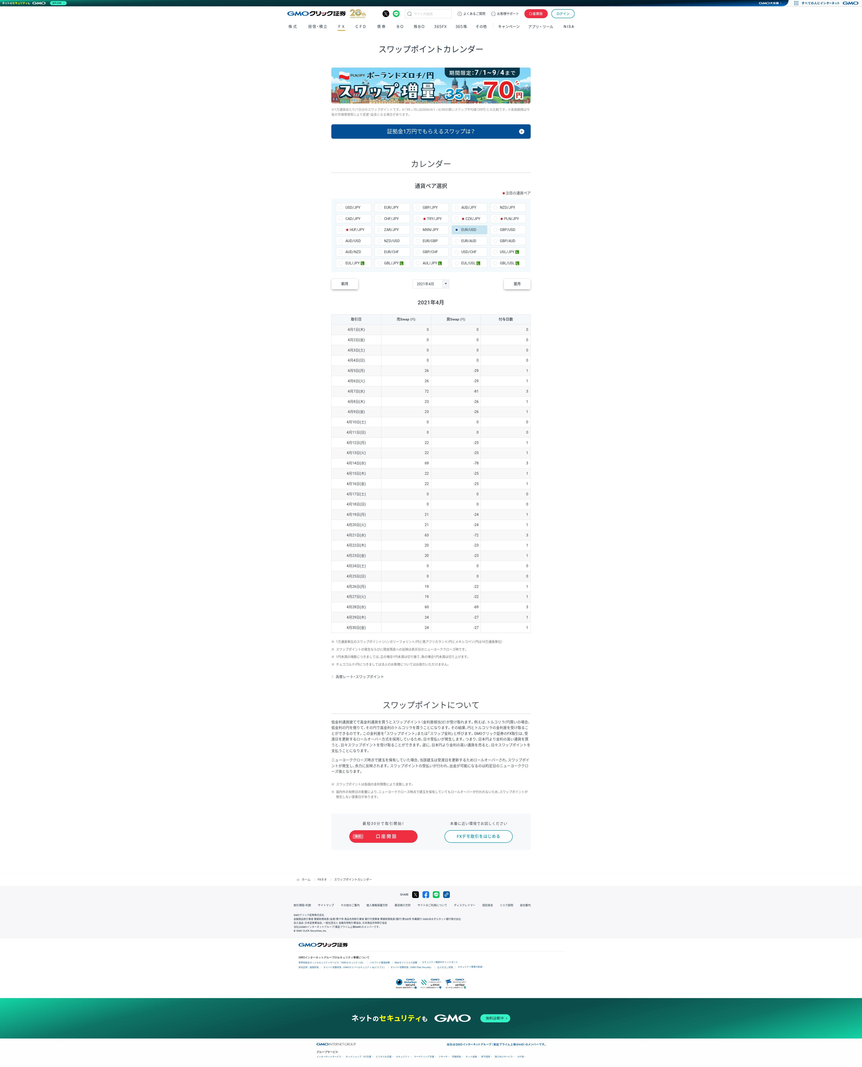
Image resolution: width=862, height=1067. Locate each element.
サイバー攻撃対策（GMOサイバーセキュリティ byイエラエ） (354, 967)
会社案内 (525, 905)
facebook (425, 894)
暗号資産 (485, 1056)
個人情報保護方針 (377, 905)
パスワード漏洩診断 (380, 962)
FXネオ (322, 879)
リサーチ (443, 1056)
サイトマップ (326, 905)
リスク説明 (506, 905)
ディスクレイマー (464, 905)
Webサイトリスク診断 (406, 962)
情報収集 (456, 1056)
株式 (293, 26)
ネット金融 (471, 1056)
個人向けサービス (504, 1056)
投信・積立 (318, 26)
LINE (396, 13)
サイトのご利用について (432, 905)
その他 (520, 1056)
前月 (344, 284)
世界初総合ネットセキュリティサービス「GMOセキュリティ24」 (332, 962)
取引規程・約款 (302, 905)
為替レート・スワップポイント (360, 677)
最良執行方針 (403, 905)
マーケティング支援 (424, 1056)
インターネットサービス (329, 1056)
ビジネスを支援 (383, 1056)
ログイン (563, 13)
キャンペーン (509, 26)
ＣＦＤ (360, 26)
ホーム (306, 879)
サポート (508, 13)
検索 (409, 13)
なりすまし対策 (445, 967)
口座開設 (536, 13)
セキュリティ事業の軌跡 (470, 967)
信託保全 (487, 905)
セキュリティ (402, 1056)
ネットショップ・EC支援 (358, 1056)
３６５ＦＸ (440, 26)
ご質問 (474, 13)
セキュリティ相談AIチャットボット (440, 962)
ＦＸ (341, 26)
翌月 (517, 284)
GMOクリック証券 (326, 14)
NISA (569, 26)
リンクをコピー (446, 894)
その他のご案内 (350, 905)
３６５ (461, 26)
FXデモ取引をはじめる (478, 836)
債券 (381, 26)
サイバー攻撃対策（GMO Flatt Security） (412, 967)
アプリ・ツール (540, 26)
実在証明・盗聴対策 (309, 967)
